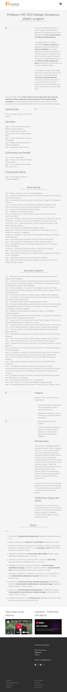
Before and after (38, 685)
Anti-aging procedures (12, 682)
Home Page (9, 680)
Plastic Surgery (38, 680)
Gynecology (37, 682)
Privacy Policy (38, 687)
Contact (8, 687)
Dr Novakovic (9, 685)
